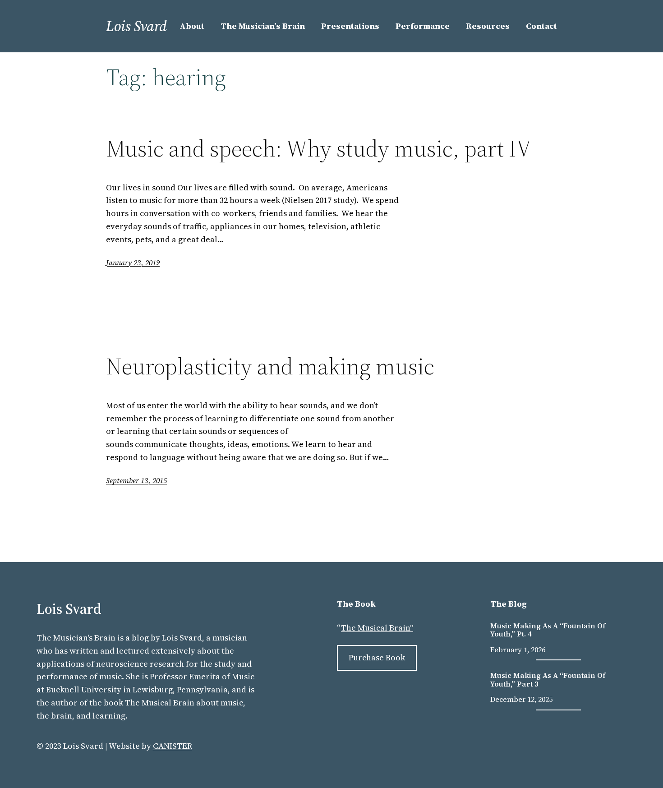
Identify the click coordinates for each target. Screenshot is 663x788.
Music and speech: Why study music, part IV (318, 148)
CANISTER (172, 745)
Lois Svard (136, 26)
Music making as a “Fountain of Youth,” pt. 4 (548, 630)
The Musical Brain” (377, 627)
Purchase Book (377, 657)
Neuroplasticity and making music (270, 366)
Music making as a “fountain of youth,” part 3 (548, 679)
